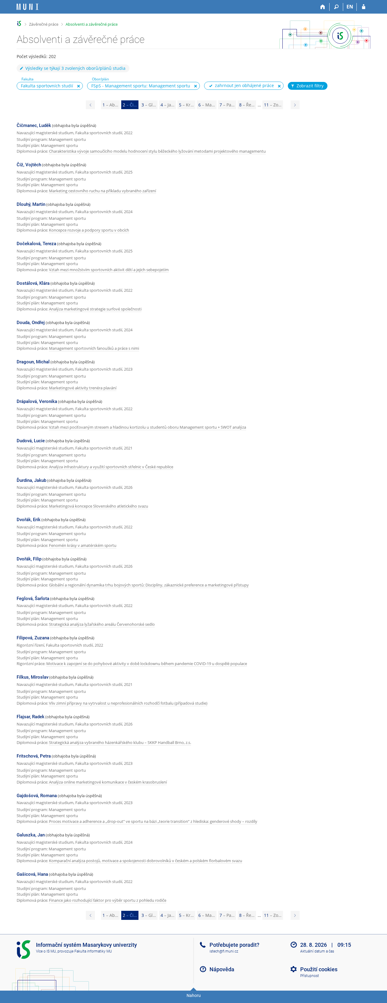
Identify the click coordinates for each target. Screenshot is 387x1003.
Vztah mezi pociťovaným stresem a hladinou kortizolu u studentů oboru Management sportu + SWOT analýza (147, 427)
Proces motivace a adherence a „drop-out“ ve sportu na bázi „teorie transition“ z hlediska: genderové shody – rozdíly (153, 821)
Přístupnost (309, 976)
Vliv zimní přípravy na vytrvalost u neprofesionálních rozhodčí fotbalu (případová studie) (128, 703)
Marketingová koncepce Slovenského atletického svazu (98, 506)
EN (349, 6)
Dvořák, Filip (29, 559)
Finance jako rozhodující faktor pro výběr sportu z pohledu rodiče (107, 900)
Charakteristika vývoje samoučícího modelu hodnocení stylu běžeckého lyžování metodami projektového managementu (157, 151)
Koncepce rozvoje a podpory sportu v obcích (89, 230)
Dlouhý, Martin (31, 204)
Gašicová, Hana (32, 874)
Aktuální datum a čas (317, 951)
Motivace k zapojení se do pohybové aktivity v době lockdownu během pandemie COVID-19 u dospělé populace (146, 663)
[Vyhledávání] (336, 7)
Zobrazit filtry (310, 86)
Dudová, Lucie (31, 440)
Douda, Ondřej (31, 322)
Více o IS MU (46, 951)
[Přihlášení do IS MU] (363, 7)
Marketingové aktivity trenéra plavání (82, 388)
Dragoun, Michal (33, 362)
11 (272, 105)
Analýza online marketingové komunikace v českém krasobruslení (108, 782)
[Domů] (323, 7)
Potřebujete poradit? (234, 945)
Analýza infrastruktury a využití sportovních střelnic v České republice (111, 466)
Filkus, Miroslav (32, 677)
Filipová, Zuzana (33, 638)
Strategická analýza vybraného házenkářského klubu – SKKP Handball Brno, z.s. (120, 742)
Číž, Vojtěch (29, 164)
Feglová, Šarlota (33, 598)
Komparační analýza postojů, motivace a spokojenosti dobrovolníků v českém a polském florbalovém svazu (145, 860)
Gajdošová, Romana (37, 795)
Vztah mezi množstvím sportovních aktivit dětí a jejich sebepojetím (109, 269)
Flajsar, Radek (30, 716)
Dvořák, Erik (29, 519)
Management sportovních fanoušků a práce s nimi (94, 348)
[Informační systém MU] (19, 23)
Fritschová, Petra (34, 756)
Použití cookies (318, 969)
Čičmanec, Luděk (34, 125)
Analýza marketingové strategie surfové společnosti (95, 309)
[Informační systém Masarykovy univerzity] (27, 7)
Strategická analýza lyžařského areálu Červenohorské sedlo (102, 624)
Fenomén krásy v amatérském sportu (82, 545)
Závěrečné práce (43, 24)
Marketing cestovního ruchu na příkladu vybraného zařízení (102, 190)
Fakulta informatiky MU (93, 951)
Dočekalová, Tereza (36, 243)
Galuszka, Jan (31, 835)
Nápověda (222, 969)
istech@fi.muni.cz (224, 951)
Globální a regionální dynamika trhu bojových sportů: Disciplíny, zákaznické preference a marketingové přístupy (149, 585)
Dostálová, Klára (33, 283)
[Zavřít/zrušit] (78, 86)
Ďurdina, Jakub (31, 480)
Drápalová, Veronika (37, 401)
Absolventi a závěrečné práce (92, 24)
